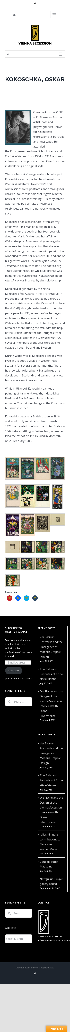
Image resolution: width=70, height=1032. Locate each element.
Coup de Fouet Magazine (49, 864)
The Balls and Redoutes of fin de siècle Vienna (51, 674)
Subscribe (13, 670)
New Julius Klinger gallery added (51, 881)
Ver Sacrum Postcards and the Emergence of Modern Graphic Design (51, 646)
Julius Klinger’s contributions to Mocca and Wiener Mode (50, 842)
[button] (12, 468)
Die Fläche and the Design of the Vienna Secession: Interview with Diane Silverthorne (51, 704)
